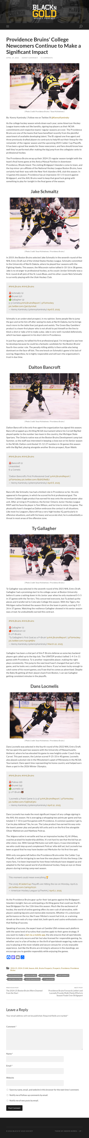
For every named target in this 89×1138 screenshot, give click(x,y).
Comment (11, 1026)
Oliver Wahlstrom (32, 979)
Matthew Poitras (15, 979)
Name (9, 1053)
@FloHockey (47, 303)
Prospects (56, 968)
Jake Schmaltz (63, 975)
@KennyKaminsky (60, 117)
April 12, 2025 (54, 805)
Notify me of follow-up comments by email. (29, 1095)
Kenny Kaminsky (30, 58)
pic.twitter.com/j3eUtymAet (22, 306)
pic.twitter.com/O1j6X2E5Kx (22, 802)
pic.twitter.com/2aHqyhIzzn (22, 887)
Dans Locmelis (31, 975)
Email (9, 1065)
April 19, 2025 (12, 58)
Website (10, 1077)
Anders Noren (70, 1131)
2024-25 (13, 968)
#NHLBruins (15, 286)
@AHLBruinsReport (30, 303)
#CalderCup (25, 884)
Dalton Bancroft (15, 975)
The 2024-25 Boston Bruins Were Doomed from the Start (24, 990)
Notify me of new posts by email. (24, 1100)
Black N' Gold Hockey (23, 1131)
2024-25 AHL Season (26, 968)
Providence (65, 968)
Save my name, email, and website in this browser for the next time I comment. (44, 1089)
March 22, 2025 (55, 644)
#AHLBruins (28, 286)
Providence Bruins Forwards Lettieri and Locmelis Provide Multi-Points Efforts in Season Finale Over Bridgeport (65, 992)
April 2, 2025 (55, 890)
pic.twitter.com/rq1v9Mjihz (22, 640)
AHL (36, 968)
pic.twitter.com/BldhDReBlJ (36, 479)
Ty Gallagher (49, 979)
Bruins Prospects (45, 968)
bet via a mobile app (35, 934)
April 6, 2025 (53, 309)
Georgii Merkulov (47, 975)
